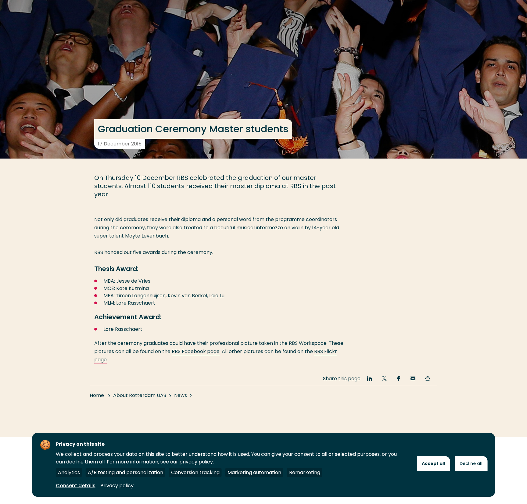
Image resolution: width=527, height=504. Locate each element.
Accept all (433, 463)
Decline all (471, 463)
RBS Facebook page (196, 351)
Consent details (75, 485)
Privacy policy (117, 485)
